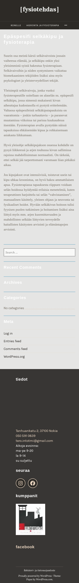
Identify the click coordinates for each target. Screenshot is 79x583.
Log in (8, 333)
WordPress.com (44, 579)
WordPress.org (14, 357)
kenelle (16, 25)
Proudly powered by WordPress (35, 575)
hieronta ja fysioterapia (42, 25)
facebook (25, 547)
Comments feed (16, 349)
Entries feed (12, 341)
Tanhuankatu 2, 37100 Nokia (37, 431)
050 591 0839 (25, 436)
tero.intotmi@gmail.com (34, 441)
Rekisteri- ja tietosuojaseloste (39, 570)
